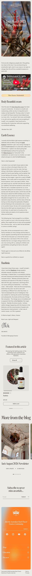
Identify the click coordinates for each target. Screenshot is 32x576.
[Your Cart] (28, 5)
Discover (6, 557)
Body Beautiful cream (18, 107)
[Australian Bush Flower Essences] (16, 5)
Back (6, 53)
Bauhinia (5, 396)
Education (6, 552)
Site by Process (27, 572)
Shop (4, 547)
